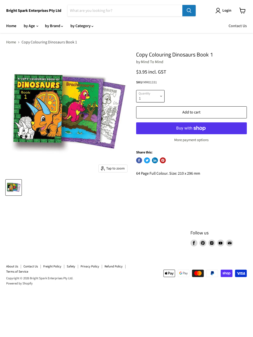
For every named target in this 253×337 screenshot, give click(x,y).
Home (11, 26)
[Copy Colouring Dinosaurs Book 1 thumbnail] (13, 187)
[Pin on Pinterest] (163, 160)
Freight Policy (52, 266)
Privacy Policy (90, 266)
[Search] (189, 10)
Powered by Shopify (19, 283)
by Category (80, 26)
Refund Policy (114, 266)
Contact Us (238, 26)
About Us (12, 266)
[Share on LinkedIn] (155, 160)
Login (226, 10)
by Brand (53, 26)
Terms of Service (17, 271)
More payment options (191, 140)
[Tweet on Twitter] (147, 160)
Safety (71, 266)
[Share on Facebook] (139, 160)
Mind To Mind (152, 62)
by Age (30, 26)
